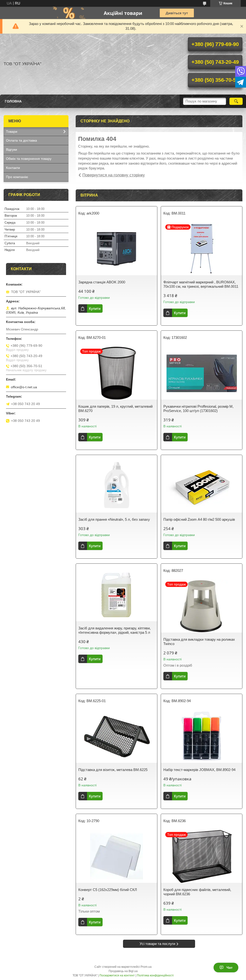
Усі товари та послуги (157, 944)
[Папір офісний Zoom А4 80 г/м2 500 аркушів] (201, 486)
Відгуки (11, 149)
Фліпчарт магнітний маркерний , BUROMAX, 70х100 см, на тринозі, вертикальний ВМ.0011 (200, 284)
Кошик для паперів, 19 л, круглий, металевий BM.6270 (115, 408)
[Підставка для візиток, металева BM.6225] (116, 736)
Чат (230, 967)
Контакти (13, 168)
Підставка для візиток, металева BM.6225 (113, 770)
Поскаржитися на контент (117, 975)
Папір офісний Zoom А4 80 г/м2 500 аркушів (199, 519)
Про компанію (17, 177)
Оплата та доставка (21, 140)
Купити (94, 308)
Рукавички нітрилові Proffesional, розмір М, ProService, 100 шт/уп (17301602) (198, 408)
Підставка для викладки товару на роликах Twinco (199, 641)
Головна (13, 101)
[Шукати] (236, 101)
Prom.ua (146, 966)
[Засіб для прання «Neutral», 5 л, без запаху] (116, 486)
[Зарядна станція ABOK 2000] (116, 248)
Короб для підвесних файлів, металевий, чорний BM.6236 (197, 892)
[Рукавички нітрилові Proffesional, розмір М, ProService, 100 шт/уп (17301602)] (201, 373)
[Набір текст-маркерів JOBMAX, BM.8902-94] (201, 736)
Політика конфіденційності (155, 975)
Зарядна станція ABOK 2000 (101, 282)
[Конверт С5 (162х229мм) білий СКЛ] (116, 856)
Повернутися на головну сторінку (113, 175)
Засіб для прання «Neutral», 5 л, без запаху (114, 519)
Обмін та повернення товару (28, 159)
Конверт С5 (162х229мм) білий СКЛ (107, 890)
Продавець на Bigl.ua (123, 971)
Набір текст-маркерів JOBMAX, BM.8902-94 (199, 770)
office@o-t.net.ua (24, 387)
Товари (11, 131)
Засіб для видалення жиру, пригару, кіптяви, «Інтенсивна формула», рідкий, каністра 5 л (114, 630)
